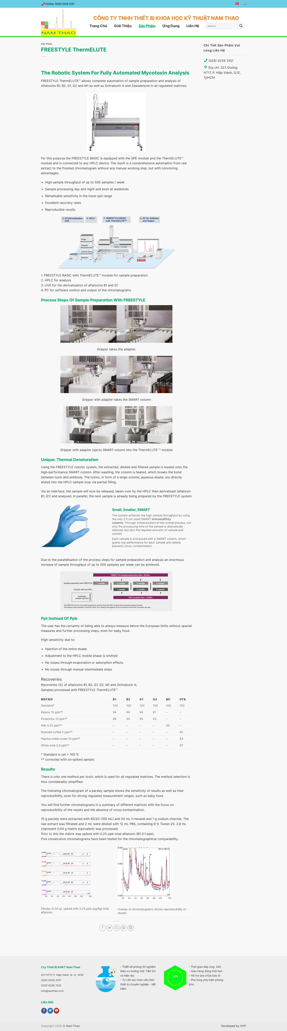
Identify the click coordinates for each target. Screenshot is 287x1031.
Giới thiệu (123, 26)
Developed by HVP (233, 1025)
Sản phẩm (147, 26)
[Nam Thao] (60, 22)
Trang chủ (98, 26)
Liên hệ (192, 26)
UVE (48, 285)
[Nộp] (241, 26)
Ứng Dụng (170, 26)
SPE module (140, 158)
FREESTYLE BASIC (85, 158)
